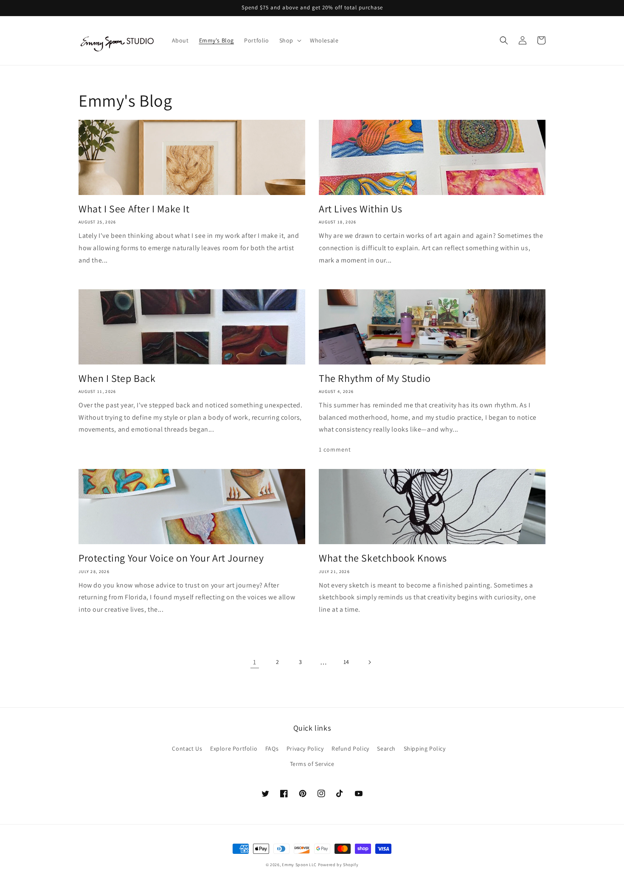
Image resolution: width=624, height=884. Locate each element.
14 (346, 662)
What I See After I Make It (134, 208)
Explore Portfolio (233, 748)
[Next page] (369, 662)
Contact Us (187, 748)
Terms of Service (312, 764)
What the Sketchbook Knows (383, 558)
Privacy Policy (305, 748)
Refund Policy (350, 748)
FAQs (271, 748)
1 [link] (254, 662)
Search (386, 748)
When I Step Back (117, 378)
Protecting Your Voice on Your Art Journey (171, 558)
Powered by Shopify (338, 864)
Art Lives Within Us (360, 208)
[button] (289, 40)
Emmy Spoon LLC (299, 864)
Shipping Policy (425, 748)
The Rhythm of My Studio (375, 378)
